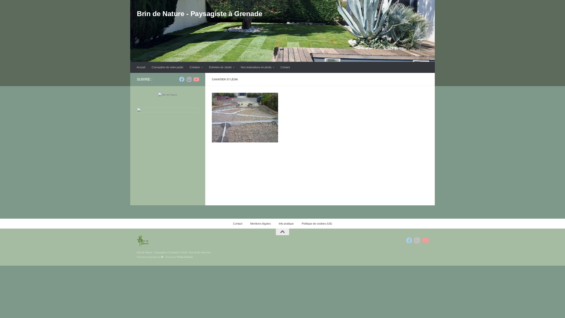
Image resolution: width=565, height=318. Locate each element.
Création (195, 67)
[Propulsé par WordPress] (162, 257)
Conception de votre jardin (167, 67)
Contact (285, 67)
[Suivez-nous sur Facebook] (182, 79)
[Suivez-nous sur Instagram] (189, 79)
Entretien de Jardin (220, 67)
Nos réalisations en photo (256, 67)
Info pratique (286, 223)
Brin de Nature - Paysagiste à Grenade (199, 14)
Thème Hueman (185, 257)
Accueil (141, 67)
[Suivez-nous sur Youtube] (196, 79)
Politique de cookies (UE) (317, 223)
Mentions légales (260, 223)
